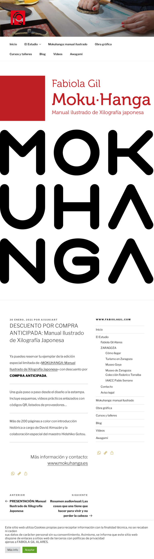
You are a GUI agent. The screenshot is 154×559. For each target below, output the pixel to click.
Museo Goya (113, 364)
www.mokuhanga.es (68, 463)
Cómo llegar (113, 353)
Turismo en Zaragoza (119, 359)
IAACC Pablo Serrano (119, 380)
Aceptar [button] (29, 549)
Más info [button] (12, 549)
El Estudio (31, 44)
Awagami (76, 54)
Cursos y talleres (21, 54)
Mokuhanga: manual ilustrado (67, 44)
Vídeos (57, 54)
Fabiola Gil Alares (111, 342)
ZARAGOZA (108, 347)
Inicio (13, 44)
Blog (43, 54)
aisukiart (49, 319)
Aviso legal (107, 392)
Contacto (107, 386)
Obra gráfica (103, 44)
